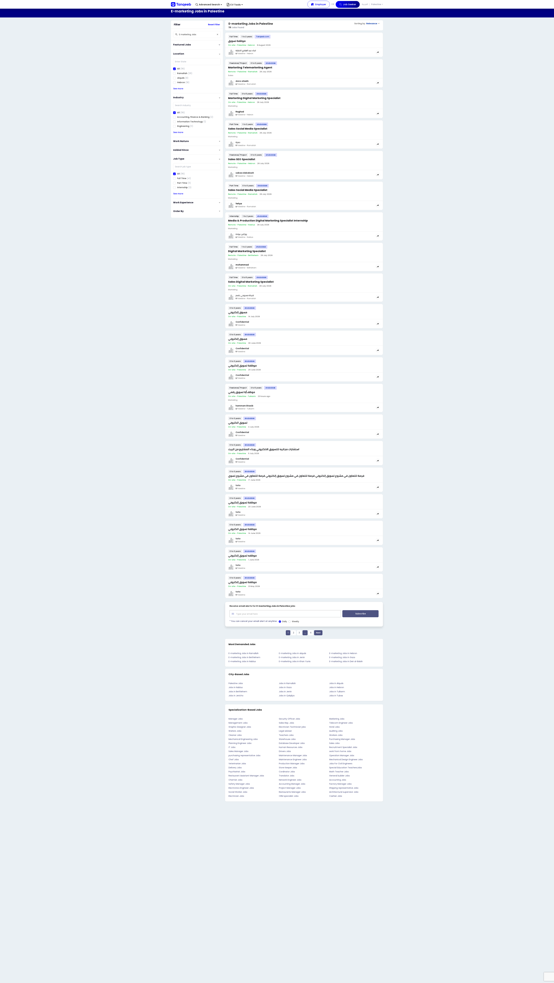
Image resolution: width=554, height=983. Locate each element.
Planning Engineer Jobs (240, 743)
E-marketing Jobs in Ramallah (244, 653)
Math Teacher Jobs (339, 771)
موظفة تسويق (237, 41)
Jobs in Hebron (336, 687)
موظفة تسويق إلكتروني (242, 365)
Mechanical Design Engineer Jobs (346, 759)
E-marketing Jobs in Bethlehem (244, 657)
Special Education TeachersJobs (345, 767)
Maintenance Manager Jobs (293, 755)
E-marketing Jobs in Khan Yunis (294, 661)
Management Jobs (238, 722)
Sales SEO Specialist (241, 159)
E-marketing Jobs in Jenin (292, 657)
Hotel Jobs (334, 726)
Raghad (240, 111)
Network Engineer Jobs (290, 779)
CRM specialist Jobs (288, 796)
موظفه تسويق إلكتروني (242, 555)
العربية (365, 4)
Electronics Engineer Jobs (241, 787)
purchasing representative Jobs (244, 755)
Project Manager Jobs (290, 787)
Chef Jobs (234, 759)
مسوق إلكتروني (237, 312)
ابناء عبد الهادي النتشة (246, 50)
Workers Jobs (335, 735)
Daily (284, 621)
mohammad (242, 264)
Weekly (295, 621)
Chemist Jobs (235, 779)
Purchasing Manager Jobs (342, 739)
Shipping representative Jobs (343, 787)
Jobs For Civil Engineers (340, 763)
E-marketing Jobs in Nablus (242, 661)
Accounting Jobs (337, 779)
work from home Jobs (340, 751)
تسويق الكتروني (237, 422)
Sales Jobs (334, 743)
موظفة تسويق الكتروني (242, 529)
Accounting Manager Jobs (292, 783)
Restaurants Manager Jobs (292, 792)
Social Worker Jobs (238, 792)
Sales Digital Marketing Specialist (251, 282)
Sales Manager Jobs (238, 751)
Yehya (239, 203)
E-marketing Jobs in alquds (292, 653)
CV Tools (235, 4)
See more (178, 88)
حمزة (238, 142)
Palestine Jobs (236, 683)
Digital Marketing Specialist (247, 251)
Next (318, 632)
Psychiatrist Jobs (237, 771)
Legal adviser (285, 730)
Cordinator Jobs (287, 771)
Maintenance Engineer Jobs (293, 759)
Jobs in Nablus (236, 687)
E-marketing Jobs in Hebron (343, 653)
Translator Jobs (286, 775)
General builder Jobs (339, 775)
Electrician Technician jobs (292, 726)
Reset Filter (214, 24)
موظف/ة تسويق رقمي (241, 392)
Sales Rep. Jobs (286, 722)
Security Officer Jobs (289, 718)
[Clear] (217, 34)
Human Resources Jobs (290, 747)
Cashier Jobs (335, 796)
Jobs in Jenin (285, 691)
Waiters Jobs (235, 730)
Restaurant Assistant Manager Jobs (246, 775)
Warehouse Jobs (287, 739)
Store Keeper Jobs (288, 767)
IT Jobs (232, 747)
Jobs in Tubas (336, 695)
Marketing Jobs (336, 718)
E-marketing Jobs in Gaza (342, 657)
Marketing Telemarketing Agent (250, 67)
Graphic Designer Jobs (240, 726)
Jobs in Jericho (236, 695)
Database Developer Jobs (292, 743)
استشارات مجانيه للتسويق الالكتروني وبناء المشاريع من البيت (263, 449)
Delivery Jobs (235, 767)
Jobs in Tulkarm (337, 691)
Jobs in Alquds (336, 683)
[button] (208, 4)
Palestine (376, 4)
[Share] (378, 52)
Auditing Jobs (336, 730)
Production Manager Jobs (292, 763)
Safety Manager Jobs (239, 783)
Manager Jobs (236, 718)
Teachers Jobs (286, 735)
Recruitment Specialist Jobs (343, 747)
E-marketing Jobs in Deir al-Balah (346, 661)
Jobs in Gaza (285, 687)
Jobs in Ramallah (287, 683)
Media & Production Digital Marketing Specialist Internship (268, 220)
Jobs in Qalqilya (286, 695)
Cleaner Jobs (235, 735)
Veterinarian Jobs (237, 763)
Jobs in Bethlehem (238, 691)
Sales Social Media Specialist (247, 128)
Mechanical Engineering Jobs (243, 739)
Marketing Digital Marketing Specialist (254, 98)
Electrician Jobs (236, 796)
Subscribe (360, 613)
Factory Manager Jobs (340, 783)
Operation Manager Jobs (341, 755)
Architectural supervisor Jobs (343, 792)
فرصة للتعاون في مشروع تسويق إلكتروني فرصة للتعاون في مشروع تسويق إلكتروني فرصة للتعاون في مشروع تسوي (296, 476)
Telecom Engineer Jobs (341, 722)
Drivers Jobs (285, 751)
